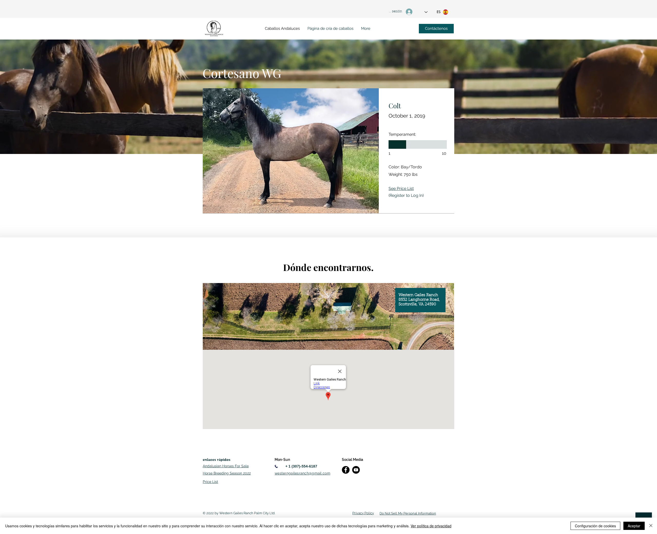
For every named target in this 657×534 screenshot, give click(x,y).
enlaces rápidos (216, 460)
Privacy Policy (363, 513)
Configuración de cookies (595, 525)
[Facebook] (346, 470)
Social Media (352, 460)
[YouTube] (356, 470)
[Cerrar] (651, 526)
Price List (210, 482)
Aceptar (634, 525)
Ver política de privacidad (431, 525)
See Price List (401, 188)
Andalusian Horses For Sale (226, 466)
